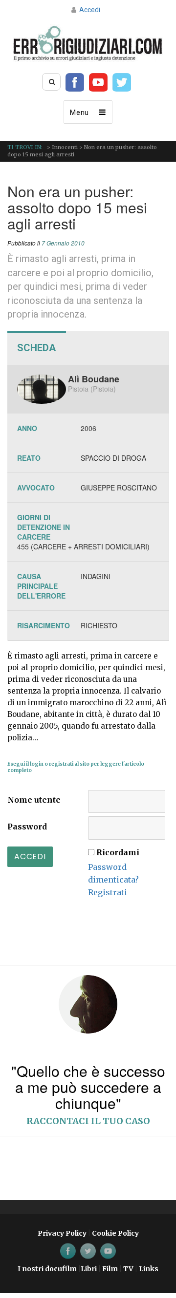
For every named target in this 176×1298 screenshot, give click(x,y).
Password (27, 826)
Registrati (107, 892)
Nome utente (34, 800)
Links (148, 1268)
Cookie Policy (115, 1233)
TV (128, 1268)
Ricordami (117, 852)
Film (110, 1268)
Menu (79, 112)
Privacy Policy (62, 1233)
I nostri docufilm (47, 1268)
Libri (89, 1268)
